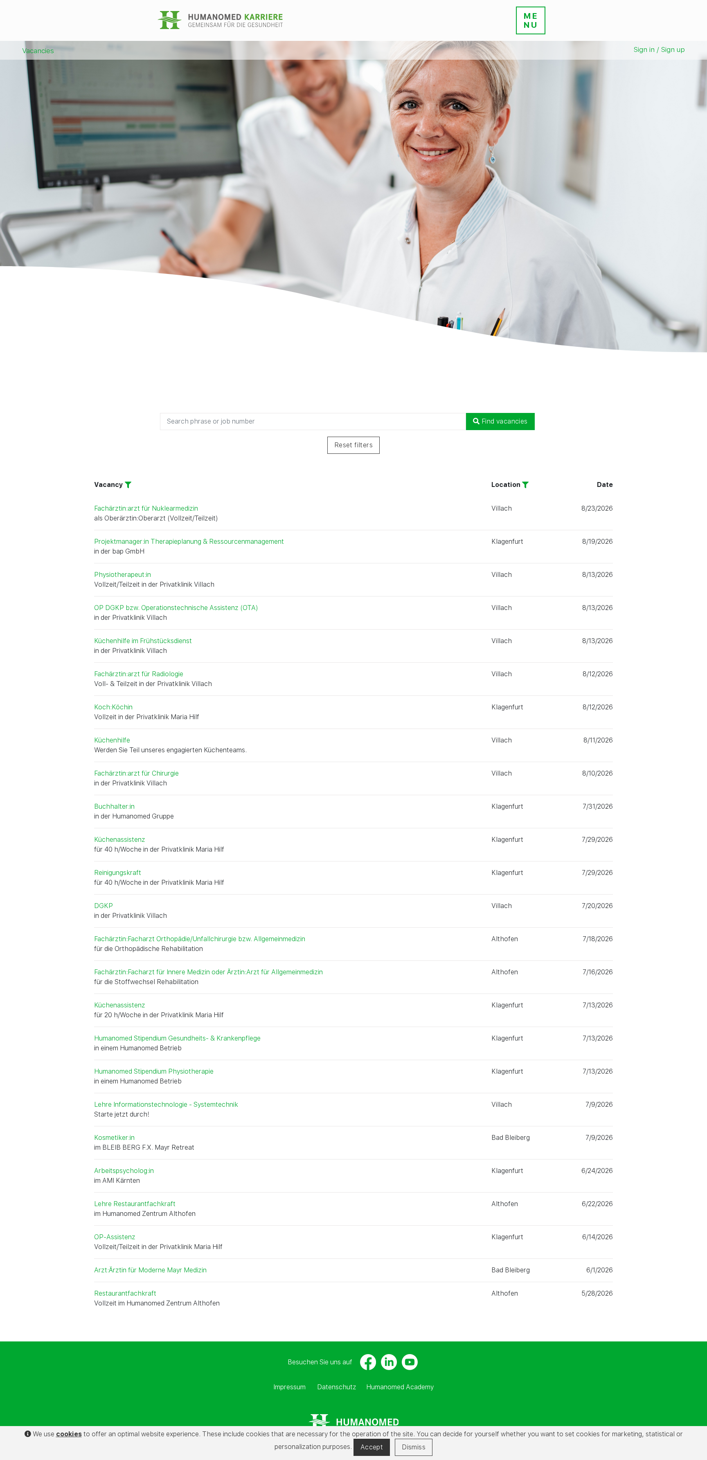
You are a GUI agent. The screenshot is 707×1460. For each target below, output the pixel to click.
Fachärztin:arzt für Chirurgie (136, 773)
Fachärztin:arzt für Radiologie (138, 674)
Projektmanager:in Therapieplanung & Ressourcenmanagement (189, 541)
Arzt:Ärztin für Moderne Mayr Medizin (150, 1270)
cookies (69, 1434)
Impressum (289, 1387)
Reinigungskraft (117, 873)
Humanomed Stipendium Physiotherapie (154, 1071)
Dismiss (414, 1447)
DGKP (103, 906)
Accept (371, 1447)
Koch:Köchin (113, 707)
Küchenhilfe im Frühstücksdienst (143, 641)
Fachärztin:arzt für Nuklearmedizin (146, 508)
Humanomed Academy (400, 1387)
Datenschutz (336, 1387)
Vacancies (38, 51)
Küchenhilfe (112, 740)
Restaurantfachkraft (125, 1293)
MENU (530, 20)
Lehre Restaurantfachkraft (135, 1204)
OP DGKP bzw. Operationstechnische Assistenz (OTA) (176, 608)
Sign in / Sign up (659, 49)
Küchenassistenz (119, 839)
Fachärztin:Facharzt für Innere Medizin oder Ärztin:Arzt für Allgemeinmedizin (208, 972)
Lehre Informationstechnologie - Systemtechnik (166, 1104)
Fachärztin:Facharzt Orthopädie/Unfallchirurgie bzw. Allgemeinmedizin (199, 939)
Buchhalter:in (114, 806)
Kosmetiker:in (114, 1138)
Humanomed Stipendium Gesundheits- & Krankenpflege (177, 1038)
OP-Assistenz (114, 1237)
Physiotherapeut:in (122, 575)
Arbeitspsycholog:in (124, 1171)
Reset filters (353, 445)
